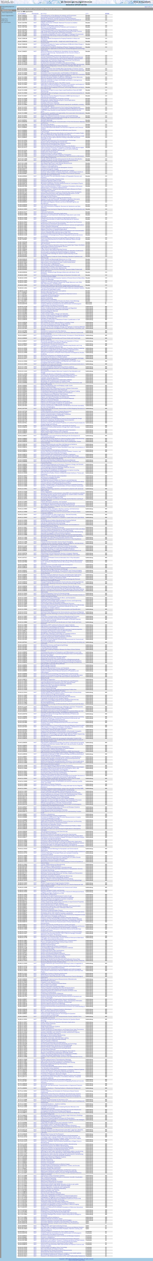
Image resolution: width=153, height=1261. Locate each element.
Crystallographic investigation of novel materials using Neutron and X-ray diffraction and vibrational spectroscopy (61, 346)
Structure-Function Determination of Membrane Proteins (56, 871)
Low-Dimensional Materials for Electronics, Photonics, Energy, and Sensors (62, 464)
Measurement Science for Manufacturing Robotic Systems (57, 1148)
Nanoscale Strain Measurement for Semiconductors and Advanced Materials (62, 612)
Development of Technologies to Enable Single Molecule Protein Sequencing (62, 734)
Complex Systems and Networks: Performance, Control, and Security (60, 1165)
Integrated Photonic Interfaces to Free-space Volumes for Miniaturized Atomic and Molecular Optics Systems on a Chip (62, 892)
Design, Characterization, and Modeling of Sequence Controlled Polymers (62, 484)
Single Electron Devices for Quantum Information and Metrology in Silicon (61, 920)
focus (150, 6)
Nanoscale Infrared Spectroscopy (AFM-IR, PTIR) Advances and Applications (62, 911)
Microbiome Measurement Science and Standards (55, 668)
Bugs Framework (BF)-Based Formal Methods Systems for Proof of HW (61, 1198)
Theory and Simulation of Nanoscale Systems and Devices (57, 55)
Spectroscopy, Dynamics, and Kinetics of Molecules (55, 266)
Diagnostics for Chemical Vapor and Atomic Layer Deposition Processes (61, 800)
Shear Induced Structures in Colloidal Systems (54, 357)
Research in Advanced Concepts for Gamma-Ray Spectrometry (58, 834)
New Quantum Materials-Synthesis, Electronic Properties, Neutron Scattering (62, 348)
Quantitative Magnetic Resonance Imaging (53, 182)
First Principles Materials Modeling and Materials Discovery (57, 603)
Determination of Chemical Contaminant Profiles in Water (57, 1243)
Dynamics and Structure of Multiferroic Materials (54, 316)
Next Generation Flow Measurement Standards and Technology (59, 1043)
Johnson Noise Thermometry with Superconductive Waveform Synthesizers (62, 250)
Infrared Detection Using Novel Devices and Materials (56, 1046)
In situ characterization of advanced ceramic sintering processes (59, 618)
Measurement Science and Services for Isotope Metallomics (58, 856)
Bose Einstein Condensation (49, 985)
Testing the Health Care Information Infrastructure (54, 1201)
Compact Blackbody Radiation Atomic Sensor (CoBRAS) (57, 1066)
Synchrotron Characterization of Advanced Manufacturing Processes (60, 616)
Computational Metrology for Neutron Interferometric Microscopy (59, 1213)
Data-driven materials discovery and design (53, 523)
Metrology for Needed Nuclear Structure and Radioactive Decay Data (60, 959)
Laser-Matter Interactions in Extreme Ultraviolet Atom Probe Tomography (61, 192)
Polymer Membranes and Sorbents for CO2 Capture (55, 521)
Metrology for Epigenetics (48, 679)
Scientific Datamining (47, 1160)
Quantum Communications (48, 992)
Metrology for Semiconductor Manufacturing (53, 1035)
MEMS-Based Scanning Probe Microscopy (53, 975)
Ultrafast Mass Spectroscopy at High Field (52, 61)
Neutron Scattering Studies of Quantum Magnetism (55, 315)
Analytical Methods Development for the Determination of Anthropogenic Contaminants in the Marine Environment (61, 304)
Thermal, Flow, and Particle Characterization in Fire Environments (59, 1135)
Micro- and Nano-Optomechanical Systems (53, 1010)
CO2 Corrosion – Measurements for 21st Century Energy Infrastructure (60, 107)
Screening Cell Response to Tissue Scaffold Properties (56, 630)
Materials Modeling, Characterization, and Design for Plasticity (58, 425)
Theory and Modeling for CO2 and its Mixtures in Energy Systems (59, 30)
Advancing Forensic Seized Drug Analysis (53, 602)
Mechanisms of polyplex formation (50, 477)
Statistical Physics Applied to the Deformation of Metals (56, 379)
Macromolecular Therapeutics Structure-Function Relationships (58, 546)
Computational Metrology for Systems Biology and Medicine (58, 1203)
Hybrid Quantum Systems (48, 190)
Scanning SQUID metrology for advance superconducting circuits (59, 253)
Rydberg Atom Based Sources (49, 151)
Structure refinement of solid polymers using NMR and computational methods (63, 493)
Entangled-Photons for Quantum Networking (53, 1188)
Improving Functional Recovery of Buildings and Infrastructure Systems (61, 1094)
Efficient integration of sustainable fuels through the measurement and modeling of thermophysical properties (60, 118)
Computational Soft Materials (49, 478)
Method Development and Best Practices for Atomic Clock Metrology (60, 301)
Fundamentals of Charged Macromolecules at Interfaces (56, 392)
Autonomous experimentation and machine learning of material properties (61, 629)
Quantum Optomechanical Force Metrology (53, 1003)
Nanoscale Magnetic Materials (49, 311)
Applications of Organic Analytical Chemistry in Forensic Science (59, 801)
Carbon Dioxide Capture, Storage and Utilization (54, 314)
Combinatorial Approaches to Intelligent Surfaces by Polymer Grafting (60, 391)
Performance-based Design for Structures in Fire (54, 1099)
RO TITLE (44, 13)
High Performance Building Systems (51, 1117)
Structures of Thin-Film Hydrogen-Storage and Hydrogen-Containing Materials (63, 326)
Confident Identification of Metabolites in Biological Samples (58, 374)
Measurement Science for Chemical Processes (54, 823)
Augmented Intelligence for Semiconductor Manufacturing (57, 1147)
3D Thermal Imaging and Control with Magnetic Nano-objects (58, 1051)
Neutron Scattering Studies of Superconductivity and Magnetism (59, 308)
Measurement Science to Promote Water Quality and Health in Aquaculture (62, 835)
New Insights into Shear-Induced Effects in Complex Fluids (57, 322)
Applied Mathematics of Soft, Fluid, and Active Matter (55, 1185)
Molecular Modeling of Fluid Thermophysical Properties (56, 78)
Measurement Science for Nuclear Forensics (53, 957)
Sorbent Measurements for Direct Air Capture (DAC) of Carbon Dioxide (61, 857)
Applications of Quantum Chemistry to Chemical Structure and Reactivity (61, 821)
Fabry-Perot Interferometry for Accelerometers (53, 1012)
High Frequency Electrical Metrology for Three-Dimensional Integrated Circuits (63, 914)
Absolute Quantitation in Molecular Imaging (53, 956)
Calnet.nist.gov (45, 131)
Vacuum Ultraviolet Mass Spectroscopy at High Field (55, 232)
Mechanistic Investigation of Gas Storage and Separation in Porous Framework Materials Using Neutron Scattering (60, 341)
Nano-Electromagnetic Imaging (49, 169)
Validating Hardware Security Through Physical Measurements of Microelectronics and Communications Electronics (59, 161)
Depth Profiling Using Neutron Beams (51, 820)
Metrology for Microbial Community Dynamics (53, 638)
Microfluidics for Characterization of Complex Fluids (55, 381)
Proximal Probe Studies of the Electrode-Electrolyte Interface (58, 377)
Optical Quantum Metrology (48, 1178)
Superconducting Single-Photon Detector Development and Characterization (62, 230)
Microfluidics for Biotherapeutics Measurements (54, 721)
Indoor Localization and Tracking (50, 1190)
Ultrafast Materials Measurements (50, 599)
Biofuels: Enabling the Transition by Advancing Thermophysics (58, 18)
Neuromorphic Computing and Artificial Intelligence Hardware (58, 252)
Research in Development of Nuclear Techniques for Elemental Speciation (62, 675)
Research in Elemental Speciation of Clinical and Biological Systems (60, 807)
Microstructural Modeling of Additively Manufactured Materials (58, 460)
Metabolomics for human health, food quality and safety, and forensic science (62, 843)
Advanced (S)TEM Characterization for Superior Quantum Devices (59, 233)
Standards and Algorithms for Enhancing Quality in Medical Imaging (60, 1204)
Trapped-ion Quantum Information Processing (53, 281)
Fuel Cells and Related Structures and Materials (54, 325)
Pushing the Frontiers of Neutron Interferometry (54, 973)
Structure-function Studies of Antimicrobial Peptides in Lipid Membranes (61, 757)
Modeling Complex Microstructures (50, 1168)
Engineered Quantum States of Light (51, 180)
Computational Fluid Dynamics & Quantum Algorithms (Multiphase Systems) (62, 108)
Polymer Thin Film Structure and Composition (54, 476)
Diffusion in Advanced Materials (50, 400)
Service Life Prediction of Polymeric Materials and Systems (57, 1071)
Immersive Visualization (47, 1162)
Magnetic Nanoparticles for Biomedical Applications (55, 401)
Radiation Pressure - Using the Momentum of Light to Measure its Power (61, 189)
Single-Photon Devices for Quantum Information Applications (58, 1022)
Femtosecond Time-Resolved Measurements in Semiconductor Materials (61, 919)
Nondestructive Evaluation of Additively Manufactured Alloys (58, 63)
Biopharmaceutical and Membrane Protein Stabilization (56, 708)
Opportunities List (7, 10)
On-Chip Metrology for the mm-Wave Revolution (54, 126)
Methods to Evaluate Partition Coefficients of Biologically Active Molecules (62, 77)
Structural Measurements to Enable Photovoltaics (55, 412)
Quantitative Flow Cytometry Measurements (53, 632)
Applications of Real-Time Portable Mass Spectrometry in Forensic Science (62, 68)
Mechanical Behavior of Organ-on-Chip (52, 497)
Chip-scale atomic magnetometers (50, 263)
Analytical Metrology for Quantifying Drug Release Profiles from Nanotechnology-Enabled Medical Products (58, 690)
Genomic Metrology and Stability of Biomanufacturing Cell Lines (59, 791)
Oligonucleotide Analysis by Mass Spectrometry (54, 774)
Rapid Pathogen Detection (48, 665)
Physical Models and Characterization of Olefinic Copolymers (58, 454)
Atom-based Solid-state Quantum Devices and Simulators (57, 989)
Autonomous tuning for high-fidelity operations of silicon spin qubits (59, 1184)
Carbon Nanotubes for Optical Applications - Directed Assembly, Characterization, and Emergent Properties (59, 515)
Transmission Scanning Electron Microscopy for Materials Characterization (62, 58)
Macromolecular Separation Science (51, 824)
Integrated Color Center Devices (50, 943)
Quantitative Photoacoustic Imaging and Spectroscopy (56, 197)
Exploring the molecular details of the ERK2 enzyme (55, 83)
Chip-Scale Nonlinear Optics (49, 205)
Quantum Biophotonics (47, 1028)
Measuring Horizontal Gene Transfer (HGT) (53, 658)
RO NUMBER (22, 13)
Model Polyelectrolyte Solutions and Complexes (54, 431)
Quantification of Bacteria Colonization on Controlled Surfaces (58, 633)
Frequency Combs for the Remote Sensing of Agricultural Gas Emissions (61, 222)
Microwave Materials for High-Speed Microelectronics (56, 134)
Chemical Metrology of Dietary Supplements (53, 815)
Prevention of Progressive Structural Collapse (54, 1074)
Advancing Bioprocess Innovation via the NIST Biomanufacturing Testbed (61, 794)
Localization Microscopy (47, 870)
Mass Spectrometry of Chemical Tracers (52, 1248)
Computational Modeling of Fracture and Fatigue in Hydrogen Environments (62, 34)
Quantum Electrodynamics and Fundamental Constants (56, 995)
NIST (3, 8)
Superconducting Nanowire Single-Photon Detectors (55, 194)
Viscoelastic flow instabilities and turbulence (53, 496)
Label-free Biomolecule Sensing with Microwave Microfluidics (58, 146)
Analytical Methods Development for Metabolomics (55, 747)
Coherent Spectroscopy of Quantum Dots (52, 179)
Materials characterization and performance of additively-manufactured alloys (62, 481)
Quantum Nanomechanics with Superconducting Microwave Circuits (60, 193)
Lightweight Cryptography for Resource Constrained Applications (59, 1195)
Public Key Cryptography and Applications (53, 1194)
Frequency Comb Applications (49, 166)
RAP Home (5, 20)
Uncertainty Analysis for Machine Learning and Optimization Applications (61, 841)
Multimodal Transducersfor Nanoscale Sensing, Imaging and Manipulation (62, 873)
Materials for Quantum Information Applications (54, 213)
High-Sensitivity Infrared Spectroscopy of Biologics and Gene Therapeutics (62, 706)
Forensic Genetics (46, 737)
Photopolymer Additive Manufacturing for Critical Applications (58, 100)
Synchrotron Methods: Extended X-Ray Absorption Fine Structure (59, 1221)
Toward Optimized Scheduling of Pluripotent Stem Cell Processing (59, 673)
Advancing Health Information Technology (52, 1200)
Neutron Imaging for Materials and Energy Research (55, 954)
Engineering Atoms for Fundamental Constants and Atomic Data (59, 990)
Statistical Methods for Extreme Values (51, 1218)
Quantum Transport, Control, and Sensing (52, 890)
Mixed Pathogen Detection (48, 666)
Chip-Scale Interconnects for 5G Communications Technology (58, 140)
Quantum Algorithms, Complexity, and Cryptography (55, 1187)
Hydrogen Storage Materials (49, 318)
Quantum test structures (47, 909)
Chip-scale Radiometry (47, 212)
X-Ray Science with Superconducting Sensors (54, 249)
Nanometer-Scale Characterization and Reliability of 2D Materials (59, 73)
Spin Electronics (45, 243)
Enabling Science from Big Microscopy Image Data (55, 1211)
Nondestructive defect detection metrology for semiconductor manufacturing (62, 1154)
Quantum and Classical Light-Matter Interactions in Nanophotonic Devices (61, 868)
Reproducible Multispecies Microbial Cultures (53, 656)
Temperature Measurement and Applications (53, 1042)
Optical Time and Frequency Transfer (51, 164)
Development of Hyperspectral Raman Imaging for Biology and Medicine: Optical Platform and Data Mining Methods (61, 663)
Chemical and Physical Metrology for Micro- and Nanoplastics (58, 597)
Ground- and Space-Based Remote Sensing (53, 1039)
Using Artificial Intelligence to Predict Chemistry (54, 759)
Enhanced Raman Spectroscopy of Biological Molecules (57, 907)
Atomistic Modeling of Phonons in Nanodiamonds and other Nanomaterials (62, 57)
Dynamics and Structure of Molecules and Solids (54, 309)
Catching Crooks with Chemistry (50, 827)
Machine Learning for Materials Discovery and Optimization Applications (61, 574)
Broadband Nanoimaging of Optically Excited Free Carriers (57, 170)
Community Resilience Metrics (49, 1105)
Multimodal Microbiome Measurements (52, 1251)
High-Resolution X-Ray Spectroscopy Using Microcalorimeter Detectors (61, 587)
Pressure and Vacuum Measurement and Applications (56, 1048)
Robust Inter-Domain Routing (49, 1191)
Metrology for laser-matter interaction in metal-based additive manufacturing (62, 1151)
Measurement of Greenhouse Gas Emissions (53, 223)
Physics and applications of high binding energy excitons (57, 942)
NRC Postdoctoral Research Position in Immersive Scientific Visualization (61, 1177)
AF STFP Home (6, 22)
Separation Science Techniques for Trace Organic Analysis (57, 302)
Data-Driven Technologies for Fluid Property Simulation (56, 32)
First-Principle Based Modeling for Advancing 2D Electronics (58, 440)
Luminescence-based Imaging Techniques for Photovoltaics (57, 1118)
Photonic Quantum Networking (49, 226)
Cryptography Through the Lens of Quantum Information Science (59, 1197)
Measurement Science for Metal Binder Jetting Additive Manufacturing (60, 1152)
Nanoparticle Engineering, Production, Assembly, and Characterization (61, 906)
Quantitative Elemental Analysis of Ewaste (53, 860)
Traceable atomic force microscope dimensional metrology (57, 897)
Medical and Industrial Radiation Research (53, 953)
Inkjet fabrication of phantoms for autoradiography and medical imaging (61, 969)
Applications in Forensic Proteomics (51, 784)
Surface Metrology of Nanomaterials (51, 566)
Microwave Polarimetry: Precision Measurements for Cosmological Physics (62, 183)
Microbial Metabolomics (47, 702)
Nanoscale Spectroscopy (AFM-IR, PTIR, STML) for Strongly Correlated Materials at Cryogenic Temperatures (61, 934)
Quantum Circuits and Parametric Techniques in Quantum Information (60, 199)
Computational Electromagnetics (50, 295)
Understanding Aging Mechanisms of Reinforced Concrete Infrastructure (61, 1109)
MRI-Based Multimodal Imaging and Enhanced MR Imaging (57, 200)
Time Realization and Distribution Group (52, 265)
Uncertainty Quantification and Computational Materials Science (59, 293)
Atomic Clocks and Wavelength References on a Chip (56, 259)
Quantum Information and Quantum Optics (52, 986)
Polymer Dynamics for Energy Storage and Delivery (55, 404)
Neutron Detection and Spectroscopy (51, 952)
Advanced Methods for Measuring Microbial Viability (55, 695)
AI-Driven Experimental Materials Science (52, 628)
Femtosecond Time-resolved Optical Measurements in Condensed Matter (61, 932)
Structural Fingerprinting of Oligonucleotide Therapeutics (57, 765)
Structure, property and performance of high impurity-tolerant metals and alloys (63, 529)
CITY (87, 13)
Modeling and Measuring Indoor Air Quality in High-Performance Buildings (62, 1115)
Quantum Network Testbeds (48, 1180)
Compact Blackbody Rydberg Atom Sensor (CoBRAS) (56, 1055)
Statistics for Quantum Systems (49, 296)
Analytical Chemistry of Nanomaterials (51, 808)
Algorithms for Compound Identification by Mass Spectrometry (58, 735)
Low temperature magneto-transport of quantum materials (57, 947)
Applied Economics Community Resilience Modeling (56, 1155)
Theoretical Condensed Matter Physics (52, 900)
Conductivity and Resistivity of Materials (52, 993)
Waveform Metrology (46, 120)
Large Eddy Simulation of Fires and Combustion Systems (57, 1122)
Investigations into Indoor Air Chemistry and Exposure (56, 1111)
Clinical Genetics (45, 745)
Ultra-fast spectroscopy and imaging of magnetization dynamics (58, 217)
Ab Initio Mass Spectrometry (49, 833)
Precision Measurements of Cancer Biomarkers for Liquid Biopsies (59, 681)
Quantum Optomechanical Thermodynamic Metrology (56, 1059)
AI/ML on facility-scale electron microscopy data (54, 306)
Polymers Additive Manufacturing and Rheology (54, 466)
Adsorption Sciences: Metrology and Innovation (54, 858)
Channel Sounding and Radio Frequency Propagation (56, 154)
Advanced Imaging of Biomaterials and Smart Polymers (56, 701)
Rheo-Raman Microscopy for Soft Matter (52, 468)
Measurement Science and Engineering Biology (54, 645)
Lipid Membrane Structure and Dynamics (52, 344)
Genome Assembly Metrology (49, 686)
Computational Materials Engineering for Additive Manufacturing (59, 1144)
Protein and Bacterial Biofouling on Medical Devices (55, 635)
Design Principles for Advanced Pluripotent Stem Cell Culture (58, 669)
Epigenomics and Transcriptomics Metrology (53, 685)
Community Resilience (47, 1084)
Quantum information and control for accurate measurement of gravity (60, 1032)
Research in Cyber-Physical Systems (51, 1205)
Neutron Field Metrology (47, 949)
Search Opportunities (7, 12)
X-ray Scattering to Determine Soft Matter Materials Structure (58, 467)
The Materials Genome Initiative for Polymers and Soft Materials (59, 480)
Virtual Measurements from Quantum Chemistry (54, 810)
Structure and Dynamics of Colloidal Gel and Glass (55, 355)
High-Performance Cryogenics (49, 248)
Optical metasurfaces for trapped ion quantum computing (57, 899)
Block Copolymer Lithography (49, 417)
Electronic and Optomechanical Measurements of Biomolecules (59, 979)
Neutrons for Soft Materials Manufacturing (52, 421)
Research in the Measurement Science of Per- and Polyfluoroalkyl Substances (63, 851)
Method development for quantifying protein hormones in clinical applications (62, 761)
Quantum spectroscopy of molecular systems (53, 291)
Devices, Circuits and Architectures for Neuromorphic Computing (59, 927)
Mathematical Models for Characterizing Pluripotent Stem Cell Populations (62, 653)
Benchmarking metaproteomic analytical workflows (55, 1254)
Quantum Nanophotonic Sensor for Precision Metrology (56, 1045)
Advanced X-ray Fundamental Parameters (53, 967)
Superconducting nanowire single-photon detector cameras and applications (62, 225)
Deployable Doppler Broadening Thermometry (54, 1063)
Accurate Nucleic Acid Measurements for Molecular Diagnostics (59, 771)
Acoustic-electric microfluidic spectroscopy (53, 150)
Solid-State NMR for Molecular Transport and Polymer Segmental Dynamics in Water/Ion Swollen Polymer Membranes (63, 458)
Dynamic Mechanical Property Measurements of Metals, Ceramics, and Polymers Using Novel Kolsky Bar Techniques (61, 452)
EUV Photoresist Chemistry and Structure (52, 527)
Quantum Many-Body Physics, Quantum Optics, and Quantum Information (61, 1000)
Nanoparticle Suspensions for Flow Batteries (53, 331)
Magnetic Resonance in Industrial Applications (54, 229)
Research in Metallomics (48, 814)
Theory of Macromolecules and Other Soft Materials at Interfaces (59, 444)
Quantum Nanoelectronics (48, 944)
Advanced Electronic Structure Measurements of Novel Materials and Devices (63, 926)
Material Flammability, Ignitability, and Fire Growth (55, 1139)
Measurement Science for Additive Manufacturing (54, 1145)
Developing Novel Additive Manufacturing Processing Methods (58, 520)
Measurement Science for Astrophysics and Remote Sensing (58, 1062)
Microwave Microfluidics (47, 124)
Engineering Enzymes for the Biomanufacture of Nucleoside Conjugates (61, 731)
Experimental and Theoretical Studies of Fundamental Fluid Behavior (60, 60)
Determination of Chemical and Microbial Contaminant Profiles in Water (61, 825)
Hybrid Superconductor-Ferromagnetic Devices (54, 246)
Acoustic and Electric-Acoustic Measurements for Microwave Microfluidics (61, 159)
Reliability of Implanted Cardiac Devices (52, 25)
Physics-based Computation (49, 299)
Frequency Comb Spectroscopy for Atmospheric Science (57, 167)
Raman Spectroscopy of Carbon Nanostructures (54, 904)
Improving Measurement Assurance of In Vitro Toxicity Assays (58, 682)
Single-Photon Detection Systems (50, 1026)
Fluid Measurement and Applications (51, 1036)
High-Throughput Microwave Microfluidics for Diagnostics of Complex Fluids (62, 133)
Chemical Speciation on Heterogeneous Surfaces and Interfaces (59, 844)
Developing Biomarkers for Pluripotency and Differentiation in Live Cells (61, 652)
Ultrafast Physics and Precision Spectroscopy (53, 268)
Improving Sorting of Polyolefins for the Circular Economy (57, 530)
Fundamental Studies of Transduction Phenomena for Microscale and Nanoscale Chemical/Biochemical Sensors (60, 719)
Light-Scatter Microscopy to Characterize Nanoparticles (56, 1061)
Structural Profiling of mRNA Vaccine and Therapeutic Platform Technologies (62, 767)
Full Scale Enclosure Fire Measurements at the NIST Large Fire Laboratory (62, 1129)
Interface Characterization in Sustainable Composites (56, 414)
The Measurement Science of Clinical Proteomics (55, 709)
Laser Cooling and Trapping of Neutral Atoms (53, 983)
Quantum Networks (46, 1025)
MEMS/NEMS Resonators (48, 980)
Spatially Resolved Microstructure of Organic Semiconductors (58, 395)
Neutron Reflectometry (47, 312)
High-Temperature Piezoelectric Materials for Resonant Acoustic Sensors (61, 31)
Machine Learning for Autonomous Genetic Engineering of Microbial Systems (62, 589)
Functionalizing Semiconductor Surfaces (52, 903)
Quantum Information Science (49, 292)
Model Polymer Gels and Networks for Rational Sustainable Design (60, 455)
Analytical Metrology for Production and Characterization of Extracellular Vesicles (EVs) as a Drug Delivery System (61, 693)
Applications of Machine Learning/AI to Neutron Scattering (57, 351)
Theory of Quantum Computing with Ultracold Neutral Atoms (58, 987)
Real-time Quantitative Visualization (51, 1167)
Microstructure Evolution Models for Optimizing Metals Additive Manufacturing (62, 438)
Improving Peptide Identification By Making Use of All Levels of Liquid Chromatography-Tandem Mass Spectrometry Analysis (60, 779)
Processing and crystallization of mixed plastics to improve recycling (60, 470)
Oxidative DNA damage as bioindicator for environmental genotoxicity (60, 758)
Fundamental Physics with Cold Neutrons (52, 950)
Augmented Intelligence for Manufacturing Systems (55, 1150)
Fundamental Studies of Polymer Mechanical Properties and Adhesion (60, 1072)
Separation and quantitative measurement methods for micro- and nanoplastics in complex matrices (59, 607)
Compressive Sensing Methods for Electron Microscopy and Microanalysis (62, 560)
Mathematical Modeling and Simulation (52, 1181)
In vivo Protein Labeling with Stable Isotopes (53, 729)
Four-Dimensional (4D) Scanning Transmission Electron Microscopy (60, 586)
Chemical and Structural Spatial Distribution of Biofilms (56, 636)
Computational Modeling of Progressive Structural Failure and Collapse (61, 1075)
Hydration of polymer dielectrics (50, 378)
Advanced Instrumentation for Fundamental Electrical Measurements (60, 1005)
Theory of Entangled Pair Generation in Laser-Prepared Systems (59, 1030)
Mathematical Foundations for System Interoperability (56, 1210)
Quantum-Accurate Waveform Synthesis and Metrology (56, 1002)
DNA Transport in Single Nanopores (51, 866)
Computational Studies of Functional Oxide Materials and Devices (59, 547)
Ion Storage (44, 255)
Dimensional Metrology (47, 1065)
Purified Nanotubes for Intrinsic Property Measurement (56, 411)
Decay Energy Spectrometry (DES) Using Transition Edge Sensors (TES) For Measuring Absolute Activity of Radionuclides (62, 961)
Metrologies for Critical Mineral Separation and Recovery (57, 537)
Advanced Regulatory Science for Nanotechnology (55, 593)
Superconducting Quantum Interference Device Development (58, 242)
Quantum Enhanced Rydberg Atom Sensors (53, 144)
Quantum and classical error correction (52, 1182)
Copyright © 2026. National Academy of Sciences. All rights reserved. (76, 1258)
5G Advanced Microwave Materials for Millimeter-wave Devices (58, 130)
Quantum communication (48, 1161)
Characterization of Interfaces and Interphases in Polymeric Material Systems (62, 1069)
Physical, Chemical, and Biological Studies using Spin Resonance (59, 917)
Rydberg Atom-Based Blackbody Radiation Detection (56, 143)
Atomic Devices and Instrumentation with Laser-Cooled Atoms (58, 260)
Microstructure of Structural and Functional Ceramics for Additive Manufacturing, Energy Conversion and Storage (59, 568)
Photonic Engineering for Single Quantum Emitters (55, 883)
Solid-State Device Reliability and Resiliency (53, 916)
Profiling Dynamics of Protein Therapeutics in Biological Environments (60, 792)
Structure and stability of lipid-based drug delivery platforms (57, 367)
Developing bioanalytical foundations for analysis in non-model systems (61, 1253)
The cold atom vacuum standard (50, 1068)
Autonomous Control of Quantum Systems (52, 1175)
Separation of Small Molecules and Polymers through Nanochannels (60, 576)
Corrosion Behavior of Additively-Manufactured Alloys (56, 483)
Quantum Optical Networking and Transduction (54, 141)
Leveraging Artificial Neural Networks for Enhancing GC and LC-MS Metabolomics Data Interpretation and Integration (60, 769)
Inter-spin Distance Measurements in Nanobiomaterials (56, 867)
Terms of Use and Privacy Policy (77, 1260)
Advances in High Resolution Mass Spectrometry (54, 840)
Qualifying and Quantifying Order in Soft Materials (55, 445)
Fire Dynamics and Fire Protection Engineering (54, 1124)
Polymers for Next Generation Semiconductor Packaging (57, 542)
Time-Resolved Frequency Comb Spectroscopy (54, 831)
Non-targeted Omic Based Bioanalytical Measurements (56, 1250)
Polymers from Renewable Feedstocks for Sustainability (56, 402)
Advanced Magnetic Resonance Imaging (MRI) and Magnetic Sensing (60, 238)
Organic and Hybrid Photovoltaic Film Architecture (55, 397)
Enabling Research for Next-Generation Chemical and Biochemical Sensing (62, 716)
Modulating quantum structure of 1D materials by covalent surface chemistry (62, 494)
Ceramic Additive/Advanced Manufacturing (53, 864)
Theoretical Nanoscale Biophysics (50, 874)
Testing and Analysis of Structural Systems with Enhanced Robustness (61, 1095)
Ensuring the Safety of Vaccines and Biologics (54, 772)
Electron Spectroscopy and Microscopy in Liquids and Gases (58, 924)
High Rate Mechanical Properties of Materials (53, 471)
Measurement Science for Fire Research (52, 1134)
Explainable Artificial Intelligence (50, 1217)
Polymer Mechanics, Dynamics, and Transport (54, 501)
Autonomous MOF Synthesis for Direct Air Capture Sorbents (58, 625)
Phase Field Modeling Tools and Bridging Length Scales (57, 385)
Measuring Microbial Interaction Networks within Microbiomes (58, 696)
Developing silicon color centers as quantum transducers (57, 913)
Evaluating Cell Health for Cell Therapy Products (54, 698)
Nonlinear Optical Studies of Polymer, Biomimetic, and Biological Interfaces (62, 172)
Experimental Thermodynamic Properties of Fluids (55, 98)
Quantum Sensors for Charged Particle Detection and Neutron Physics (60, 966)
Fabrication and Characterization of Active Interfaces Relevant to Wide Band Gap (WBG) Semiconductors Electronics (62, 938)
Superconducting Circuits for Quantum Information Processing (58, 227)
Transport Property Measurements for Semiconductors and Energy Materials (62, 582)
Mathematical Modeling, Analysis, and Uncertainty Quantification (59, 1171)
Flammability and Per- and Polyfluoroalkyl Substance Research (59, 1125)
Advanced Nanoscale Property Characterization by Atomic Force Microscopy (62, 605)
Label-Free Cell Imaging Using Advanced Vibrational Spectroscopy (60, 699)
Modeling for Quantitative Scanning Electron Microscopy (56, 876)
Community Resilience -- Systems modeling (53, 1104)
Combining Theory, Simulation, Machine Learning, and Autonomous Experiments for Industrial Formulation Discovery (60, 509)
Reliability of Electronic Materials (50, 103)
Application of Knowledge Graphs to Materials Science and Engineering (61, 600)
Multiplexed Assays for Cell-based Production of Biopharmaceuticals (60, 659)
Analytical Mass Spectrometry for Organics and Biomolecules (58, 795)
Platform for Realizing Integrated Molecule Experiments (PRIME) (59, 1053)
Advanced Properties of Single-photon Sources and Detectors (58, 999)
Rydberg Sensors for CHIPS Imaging (51, 153)
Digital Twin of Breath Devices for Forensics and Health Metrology (59, 116)
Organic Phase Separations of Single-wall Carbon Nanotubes (58, 430)
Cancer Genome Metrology (48, 688)
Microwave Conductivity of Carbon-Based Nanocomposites (57, 420)
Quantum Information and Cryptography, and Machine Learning (58, 1170)
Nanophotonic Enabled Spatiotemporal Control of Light (56, 896)
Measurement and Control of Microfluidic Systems (55, 877)
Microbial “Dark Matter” (47, 655)
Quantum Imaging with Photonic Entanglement (54, 946)
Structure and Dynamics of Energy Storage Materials (55, 324)
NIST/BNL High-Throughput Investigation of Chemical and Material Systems (62, 1227)
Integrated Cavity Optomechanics (50, 982)
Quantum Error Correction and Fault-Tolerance (54, 936)
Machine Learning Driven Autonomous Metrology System (57, 1052)
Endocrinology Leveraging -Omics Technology (54, 1247)
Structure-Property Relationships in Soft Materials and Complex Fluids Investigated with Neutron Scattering (60, 361)
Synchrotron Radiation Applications (51, 1033)
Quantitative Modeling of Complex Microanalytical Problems (58, 549)
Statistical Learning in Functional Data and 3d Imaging (56, 1220)
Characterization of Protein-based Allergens (53, 749)
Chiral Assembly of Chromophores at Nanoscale (54, 450)
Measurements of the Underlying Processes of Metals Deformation (59, 388)
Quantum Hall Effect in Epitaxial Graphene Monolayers (56, 1009)
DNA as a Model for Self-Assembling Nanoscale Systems (57, 878)
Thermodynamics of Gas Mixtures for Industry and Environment (58, 15)
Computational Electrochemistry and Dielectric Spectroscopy (58, 503)
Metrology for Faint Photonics (49, 196)
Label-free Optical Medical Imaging (50, 184)
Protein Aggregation (46, 491)
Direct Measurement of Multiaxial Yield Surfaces (54, 394)
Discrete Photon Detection (48, 1023)
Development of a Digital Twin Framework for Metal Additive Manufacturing (62, 531)
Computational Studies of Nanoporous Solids (53, 577)
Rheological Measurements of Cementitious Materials (56, 1079)
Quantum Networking (47, 298)
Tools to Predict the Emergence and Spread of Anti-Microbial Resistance (61, 661)
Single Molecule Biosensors (49, 894)
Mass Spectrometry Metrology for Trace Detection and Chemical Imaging (61, 570)
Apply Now (5, 19)
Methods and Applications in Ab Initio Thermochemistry (56, 802)
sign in (146, 6)
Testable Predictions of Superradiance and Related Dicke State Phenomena (62, 1029)
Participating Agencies (8, 6)
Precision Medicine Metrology (49, 646)
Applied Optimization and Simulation (51, 1158)
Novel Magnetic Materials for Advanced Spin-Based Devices (58, 504)
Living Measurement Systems (49, 648)
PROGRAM (35, 13)
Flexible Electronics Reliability (49, 101)
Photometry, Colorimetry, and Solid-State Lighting (55, 1038)
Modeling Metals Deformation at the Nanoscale (54, 390)
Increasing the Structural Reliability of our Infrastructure (56, 17)
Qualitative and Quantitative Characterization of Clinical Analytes (59, 732)
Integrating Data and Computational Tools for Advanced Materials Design (61, 418)
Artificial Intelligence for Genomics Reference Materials (56, 683)
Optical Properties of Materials (49, 1041)
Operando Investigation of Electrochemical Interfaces (56, 533)
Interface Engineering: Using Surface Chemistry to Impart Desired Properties (62, 901)
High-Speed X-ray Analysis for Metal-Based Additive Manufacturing (60, 626)
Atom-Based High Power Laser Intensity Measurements (56, 163)
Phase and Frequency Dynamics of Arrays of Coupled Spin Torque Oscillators (63, 245)
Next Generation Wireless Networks (51, 1193)
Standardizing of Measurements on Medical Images (55, 1164)
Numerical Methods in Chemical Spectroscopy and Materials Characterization (63, 725)
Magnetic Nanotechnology (48, 387)
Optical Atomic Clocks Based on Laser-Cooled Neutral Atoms (58, 262)
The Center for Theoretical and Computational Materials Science (59, 375)
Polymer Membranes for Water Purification (53, 415)
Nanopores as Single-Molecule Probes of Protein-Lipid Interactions (59, 349)
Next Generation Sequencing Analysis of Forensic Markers (57, 748)
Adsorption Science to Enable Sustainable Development (57, 564)
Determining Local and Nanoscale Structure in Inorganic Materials (59, 553)
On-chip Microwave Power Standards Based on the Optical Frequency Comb (62, 136)
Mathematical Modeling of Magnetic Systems (53, 1157)
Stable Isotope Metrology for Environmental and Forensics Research (60, 1238)
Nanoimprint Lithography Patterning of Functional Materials (57, 398)
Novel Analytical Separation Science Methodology (55, 797)
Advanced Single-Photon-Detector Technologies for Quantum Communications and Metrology (58, 1014)
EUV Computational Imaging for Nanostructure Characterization (59, 940)
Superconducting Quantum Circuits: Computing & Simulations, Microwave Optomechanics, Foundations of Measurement (61, 187)
